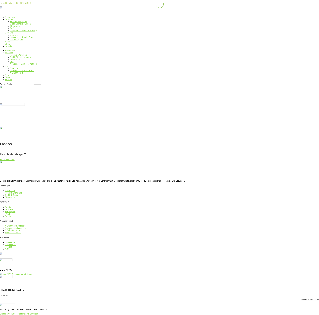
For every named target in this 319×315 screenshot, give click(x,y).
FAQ (12, 28)
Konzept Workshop (18, 22)
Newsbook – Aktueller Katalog (23, 30)
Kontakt (3, 3)
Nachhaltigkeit (16, 39)
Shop (7, 44)
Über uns (9, 33)
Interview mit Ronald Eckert (22, 37)
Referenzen (10, 17)
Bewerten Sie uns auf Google (310, 299)
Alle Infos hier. (4, 295)
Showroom (15, 26)
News (7, 42)
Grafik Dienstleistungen (20, 24)
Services (9, 19)
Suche (3, 84)
